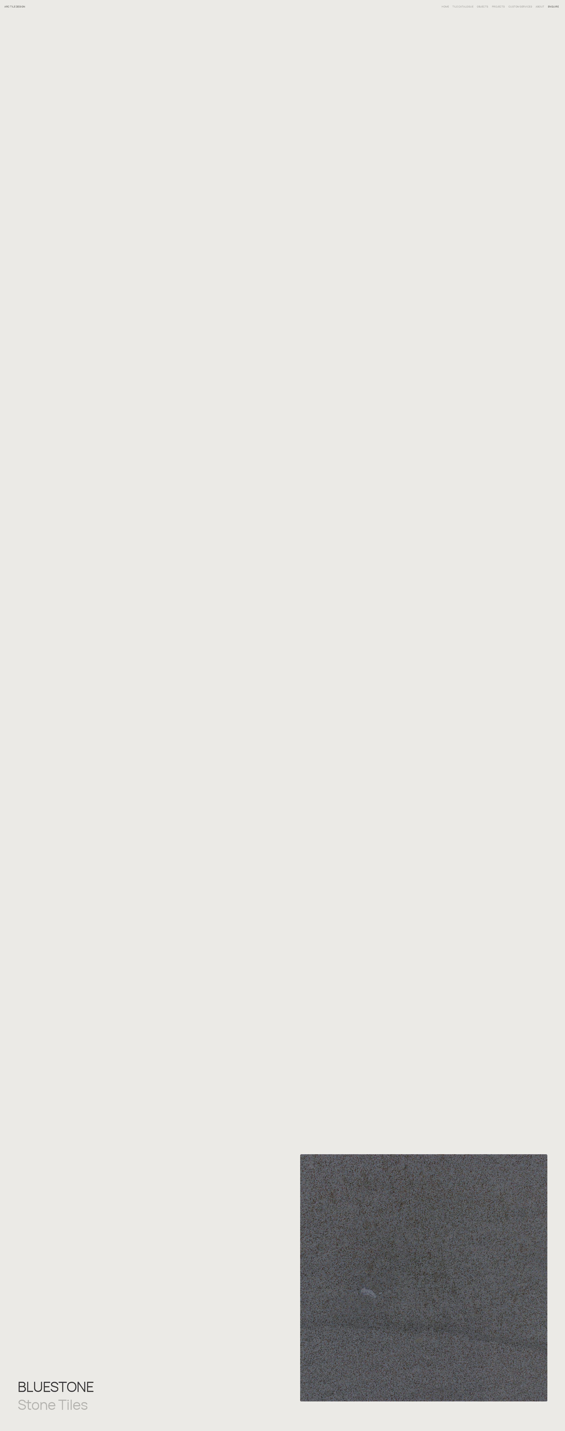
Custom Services (520, 7)
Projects (498, 7)
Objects (482, 7)
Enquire (553, 7)
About (540, 7)
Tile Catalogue (462, 7)
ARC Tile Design (14, 7)
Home (445, 7)
